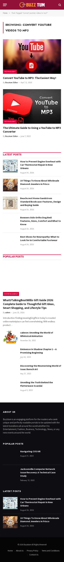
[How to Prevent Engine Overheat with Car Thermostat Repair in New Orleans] (10, 166)
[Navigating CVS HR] (10, 456)
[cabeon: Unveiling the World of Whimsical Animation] (10, 337)
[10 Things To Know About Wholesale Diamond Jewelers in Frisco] (10, 185)
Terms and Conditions (50, 550)
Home (10, 550)
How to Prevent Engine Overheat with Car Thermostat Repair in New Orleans (40, 165)
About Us (19, 550)
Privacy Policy (32, 550)
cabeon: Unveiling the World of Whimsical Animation (36, 334)
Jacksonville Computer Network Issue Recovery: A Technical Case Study (38, 472)
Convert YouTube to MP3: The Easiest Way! (29, 78)
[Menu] (5, 4)
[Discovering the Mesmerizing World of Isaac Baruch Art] (10, 370)
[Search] (59, 4)
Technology (10, 71)
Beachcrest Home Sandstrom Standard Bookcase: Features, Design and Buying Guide (40, 202)
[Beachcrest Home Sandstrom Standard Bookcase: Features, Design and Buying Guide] (10, 202)
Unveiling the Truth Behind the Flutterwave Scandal (36, 384)
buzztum (28, 544)
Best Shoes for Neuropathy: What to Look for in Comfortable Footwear (39, 238)
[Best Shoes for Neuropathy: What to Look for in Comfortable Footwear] (10, 241)
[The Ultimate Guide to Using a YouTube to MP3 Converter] (32, 106)
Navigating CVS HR (30, 451)
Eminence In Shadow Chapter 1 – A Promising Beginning (38, 351)
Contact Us (33, 554)
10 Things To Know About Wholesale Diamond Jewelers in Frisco (39, 182)
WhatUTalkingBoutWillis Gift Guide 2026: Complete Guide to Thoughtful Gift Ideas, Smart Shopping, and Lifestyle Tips (29, 304)
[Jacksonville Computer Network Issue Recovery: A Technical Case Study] (10, 473)
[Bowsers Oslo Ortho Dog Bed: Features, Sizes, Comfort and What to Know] (10, 222)
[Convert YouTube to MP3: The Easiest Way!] (32, 56)
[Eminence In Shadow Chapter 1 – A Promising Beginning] (10, 353)
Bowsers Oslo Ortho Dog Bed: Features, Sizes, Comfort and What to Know (40, 221)
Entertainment (11, 294)
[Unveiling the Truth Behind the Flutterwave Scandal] (10, 387)
